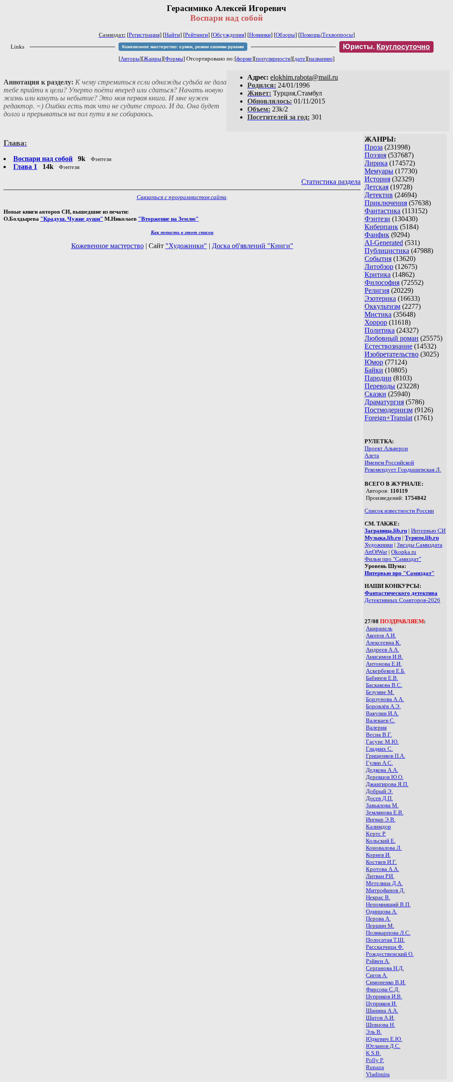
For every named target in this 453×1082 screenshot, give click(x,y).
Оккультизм (382, 306)
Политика (380, 330)
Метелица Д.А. (384, 883)
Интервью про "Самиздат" (399, 573)
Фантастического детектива (401, 593)
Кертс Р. (376, 833)
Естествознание (388, 346)
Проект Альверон (386, 448)
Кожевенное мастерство (107, 245)
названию (321, 58)
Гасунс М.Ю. (382, 741)
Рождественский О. (390, 954)
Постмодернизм (389, 410)
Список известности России (399, 510)
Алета (372, 455)
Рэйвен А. (378, 961)
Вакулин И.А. (382, 713)
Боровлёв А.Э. (383, 706)
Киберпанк (381, 226)
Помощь (310, 34)
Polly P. (375, 1060)
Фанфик (377, 234)
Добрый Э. (379, 791)
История (377, 179)
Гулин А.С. (379, 763)
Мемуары (379, 171)
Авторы (130, 58)
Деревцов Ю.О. (384, 777)
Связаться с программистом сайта (181, 197)
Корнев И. (378, 855)
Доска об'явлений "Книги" (252, 245)
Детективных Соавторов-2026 (402, 600)
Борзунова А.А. (385, 699)
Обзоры (285, 34)
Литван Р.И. (380, 876)
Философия (382, 282)
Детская (376, 187)
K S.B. (373, 1053)
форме (244, 58)
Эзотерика (380, 298)
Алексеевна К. (383, 642)
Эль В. (374, 1031)
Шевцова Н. (380, 1024)
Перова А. (378, 918)
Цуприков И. (381, 1003)
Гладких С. (379, 748)
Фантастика (382, 211)
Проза (374, 147)
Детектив (379, 195)
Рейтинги (196, 34)
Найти (172, 34)
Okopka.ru (403, 552)
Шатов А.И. (380, 1017)
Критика (378, 274)
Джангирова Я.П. (387, 784)
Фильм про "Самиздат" (393, 559)
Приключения (386, 203)
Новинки (260, 34)
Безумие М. (380, 692)
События (378, 258)
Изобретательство (391, 354)
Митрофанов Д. (385, 890)
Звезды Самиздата (419, 544)
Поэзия (375, 155)
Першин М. (380, 925)
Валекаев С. (380, 720)
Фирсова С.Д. (382, 989)
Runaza (375, 1067)
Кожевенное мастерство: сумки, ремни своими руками (183, 46)
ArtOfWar (376, 552)
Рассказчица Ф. (384, 947)
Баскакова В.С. (384, 685)
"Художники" (186, 245)
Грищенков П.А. (385, 755)
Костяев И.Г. (381, 862)
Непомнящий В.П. (388, 904)
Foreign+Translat (388, 418)
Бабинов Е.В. (382, 678)
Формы (174, 58)
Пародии (378, 378)
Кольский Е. (380, 840)
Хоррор (376, 322)
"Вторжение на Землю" (168, 218)
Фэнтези (377, 219)
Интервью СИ (428, 530)
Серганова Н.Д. (385, 968)
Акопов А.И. (381, 635)
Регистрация (144, 34)
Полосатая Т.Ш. (385, 939)
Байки (374, 370)
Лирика (376, 163)
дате (299, 58)
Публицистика (387, 250)
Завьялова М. (382, 805)
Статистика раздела (331, 181)
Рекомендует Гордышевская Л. (403, 469)
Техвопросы (337, 34)
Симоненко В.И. (386, 982)
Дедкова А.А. (382, 770)
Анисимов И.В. (384, 656)
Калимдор (378, 826)
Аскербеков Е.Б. (385, 671)
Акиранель (379, 628)
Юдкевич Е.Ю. (384, 1039)
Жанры (152, 58)
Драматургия (384, 402)
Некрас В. (378, 897)
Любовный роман (391, 338)
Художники (379, 544)
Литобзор (379, 266)
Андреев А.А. (382, 649)
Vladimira (378, 1074)
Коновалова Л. (384, 847)
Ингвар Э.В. (380, 819)
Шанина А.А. (382, 1010)
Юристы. (386, 46)
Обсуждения (228, 34)
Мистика (378, 314)
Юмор (374, 362)
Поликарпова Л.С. (388, 932)
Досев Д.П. (379, 798)
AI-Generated (384, 242)
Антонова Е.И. (384, 663)
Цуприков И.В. (384, 996)
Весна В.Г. (379, 734)
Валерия (376, 727)
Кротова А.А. (382, 869)
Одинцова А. (381, 911)
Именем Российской (389, 462)
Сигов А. (377, 975)
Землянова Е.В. (384, 812)
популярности (273, 58)
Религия (377, 290)
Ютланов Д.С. (383, 1046)
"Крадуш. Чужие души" (71, 218)
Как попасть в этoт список (182, 232)
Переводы (380, 386)
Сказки (375, 394)
